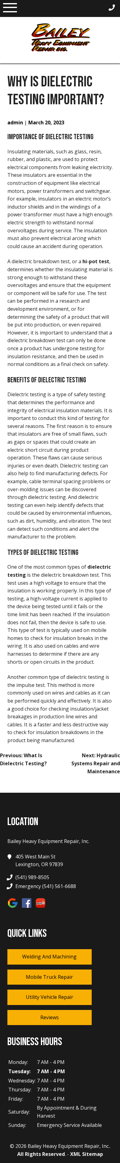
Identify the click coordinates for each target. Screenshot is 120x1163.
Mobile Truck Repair (49, 977)
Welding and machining (49, 956)
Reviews (49, 1017)
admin (15, 122)
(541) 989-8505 (32, 877)
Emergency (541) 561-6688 (45, 886)
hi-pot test (95, 261)
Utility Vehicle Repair (49, 997)
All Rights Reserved (41, 1154)
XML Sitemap (86, 1154)
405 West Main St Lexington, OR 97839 (39, 860)
